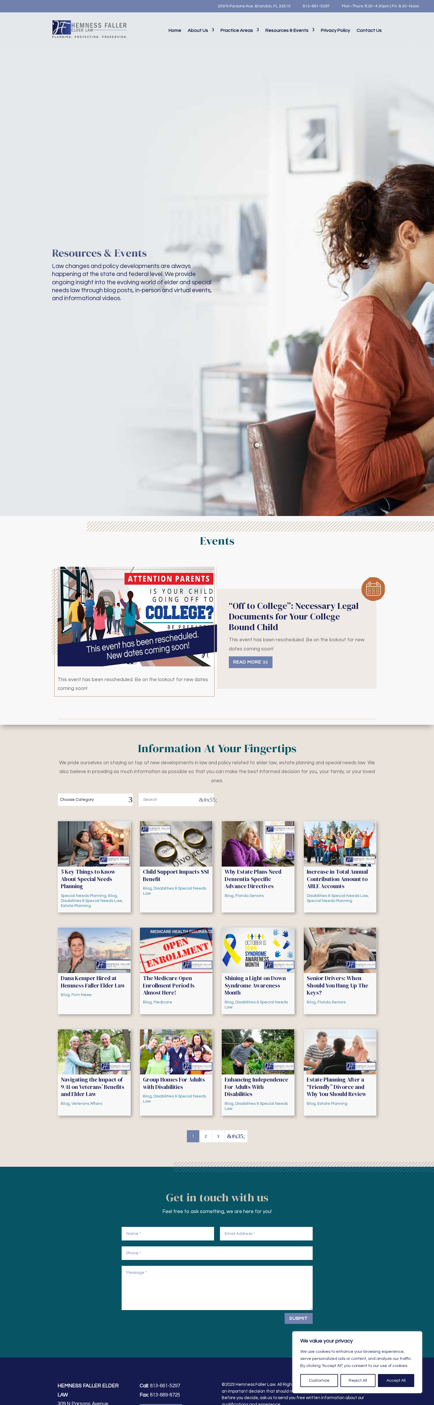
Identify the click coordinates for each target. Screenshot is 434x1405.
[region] (357, 1362)
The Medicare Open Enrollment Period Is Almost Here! (169, 985)
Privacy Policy (335, 30)
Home (175, 30)
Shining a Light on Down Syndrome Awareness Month (255, 985)
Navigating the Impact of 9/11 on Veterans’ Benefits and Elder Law (92, 1087)
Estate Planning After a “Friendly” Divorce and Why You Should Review (336, 1087)
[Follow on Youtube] (25, 6)
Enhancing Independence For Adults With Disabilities (256, 1087)
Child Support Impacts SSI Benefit (176, 875)
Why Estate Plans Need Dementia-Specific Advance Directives (253, 879)
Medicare (163, 1002)
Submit (298, 1318)
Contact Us (369, 30)
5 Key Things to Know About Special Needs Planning (88, 879)
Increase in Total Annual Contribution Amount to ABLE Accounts (337, 879)
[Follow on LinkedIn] (37, 6)
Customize (319, 1380)
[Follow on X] (48, 6)
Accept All (396, 1380)
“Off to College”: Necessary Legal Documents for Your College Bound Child (294, 616)
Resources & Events (287, 30)
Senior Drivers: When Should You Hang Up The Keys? (337, 985)
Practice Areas (237, 30)
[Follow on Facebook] (13, 6)
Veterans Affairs (86, 1104)
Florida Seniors (249, 896)
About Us (198, 30)
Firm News (81, 995)
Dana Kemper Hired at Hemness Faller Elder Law (93, 981)
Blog (112, 896)
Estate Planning (76, 906)
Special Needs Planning (83, 896)
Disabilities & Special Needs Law (91, 901)
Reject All (358, 1380)
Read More (247, 662)
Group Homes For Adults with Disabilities (174, 1083)
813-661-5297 (316, 6)
